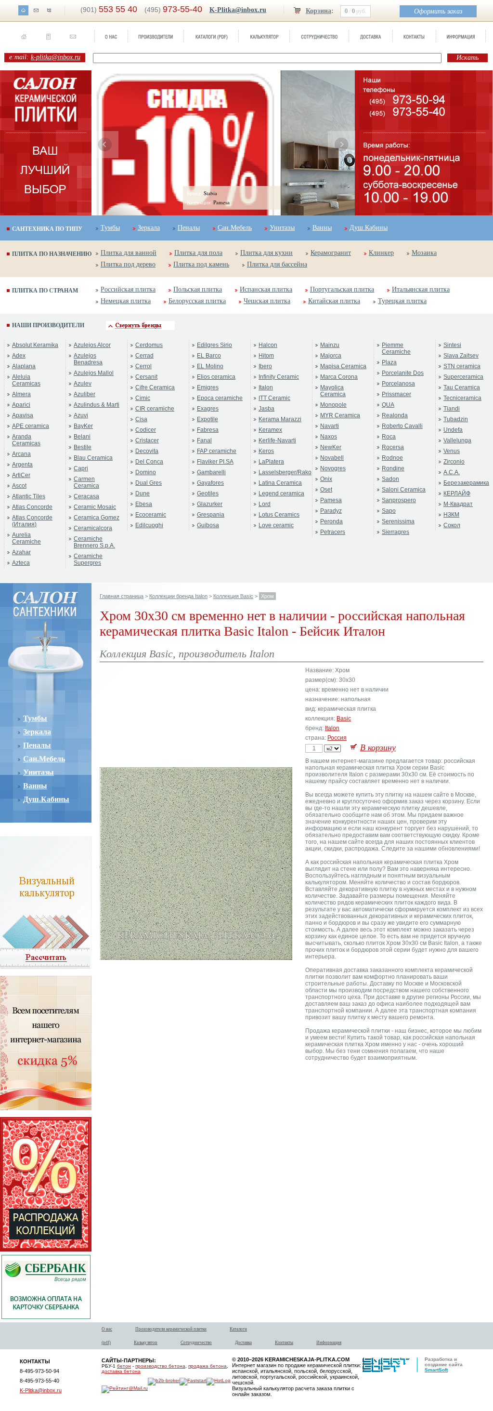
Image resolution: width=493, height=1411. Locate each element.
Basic (344, 718)
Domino (145, 472)
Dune (142, 493)
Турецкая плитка (402, 301)
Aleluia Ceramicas (26, 380)
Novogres (333, 468)
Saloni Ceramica (404, 489)
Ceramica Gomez (96, 517)
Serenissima (398, 521)
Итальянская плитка (421, 289)
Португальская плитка (342, 289)
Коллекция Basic (233, 596)
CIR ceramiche (154, 408)
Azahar (21, 552)
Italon (266, 387)
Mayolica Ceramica (333, 391)
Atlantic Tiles (28, 496)
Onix (326, 479)
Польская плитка (197, 289)
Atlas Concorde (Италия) (32, 521)
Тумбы (110, 227)
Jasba (266, 408)
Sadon (390, 479)
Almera (21, 394)
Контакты (284, 1342)
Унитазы (282, 227)
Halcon (268, 345)
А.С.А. (451, 472)
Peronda (331, 521)
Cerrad (144, 355)
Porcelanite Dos (403, 373)
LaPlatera (271, 461)
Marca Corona (339, 376)
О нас (107, 1329)
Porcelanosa (398, 383)
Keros (266, 451)
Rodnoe (392, 457)
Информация (328, 1342)
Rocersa (393, 447)
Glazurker (209, 504)
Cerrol (143, 366)
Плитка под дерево (128, 264)
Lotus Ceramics (279, 514)
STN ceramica (461, 366)
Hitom (266, 355)
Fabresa (208, 429)
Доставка (243, 1342)
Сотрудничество (196, 1342)
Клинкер (381, 252)
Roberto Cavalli (402, 426)
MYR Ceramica (340, 415)
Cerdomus (149, 345)
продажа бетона (207, 1366)
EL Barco (209, 355)
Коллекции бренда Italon (178, 596)
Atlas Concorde (32, 507)
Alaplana (24, 366)
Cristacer (147, 440)
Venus (451, 451)
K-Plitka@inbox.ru (237, 9)
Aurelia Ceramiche (26, 538)
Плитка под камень (201, 264)
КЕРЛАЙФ (456, 493)
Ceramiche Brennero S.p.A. (94, 542)
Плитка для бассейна (277, 264)
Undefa (453, 429)
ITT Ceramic (274, 398)
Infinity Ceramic (279, 376)
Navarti (329, 426)
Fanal (204, 440)
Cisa (141, 419)
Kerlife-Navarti (277, 440)
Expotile (207, 419)
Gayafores (210, 482)
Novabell (332, 457)
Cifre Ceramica (155, 387)
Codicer (145, 429)
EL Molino (210, 366)
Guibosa (208, 525)
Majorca (330, 355)
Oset (326, 489)
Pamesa (331, 500)
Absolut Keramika (35, 345)
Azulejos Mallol (94, 373)
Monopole (333, 404)
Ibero (265, 366)
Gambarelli (211, 472)
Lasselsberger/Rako (285, 472)
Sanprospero (399, 500)
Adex (19, 355)
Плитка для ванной (128, 252)
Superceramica (463, 376)
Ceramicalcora (93, 528)
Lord (265, 504)
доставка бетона (121, 1371)
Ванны (322, 227)
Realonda (395, 415)
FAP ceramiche (216, 451)
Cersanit (146, 376)
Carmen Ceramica (86, 482)
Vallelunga (457, 440)
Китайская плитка (334, 301)
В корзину (378, 747)
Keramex (270, 429)
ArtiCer (21, 475)
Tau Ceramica (461, 387)
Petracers (332, 532)
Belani (82, 436)
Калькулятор (145, 1342)
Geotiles (208, 493)
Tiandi (451, 408)
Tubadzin (455, 419)
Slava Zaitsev (461, 355)
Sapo (389, 510)
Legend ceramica (281, 493)
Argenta (22, 464)
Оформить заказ (438, 11)
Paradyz (331, 510)
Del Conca (149, 461)
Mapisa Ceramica (343, 366)
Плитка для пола (198, 252)
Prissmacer (396, 394)
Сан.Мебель (235, 227)
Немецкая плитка (126, 301)
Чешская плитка (267, 301)
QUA (388, 404)
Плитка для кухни (266, 252)
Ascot (19, 485)
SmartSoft (436, 1369)
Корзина (318, 10)
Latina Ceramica (280, 482)
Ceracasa (86, 496)
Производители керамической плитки (171, 1329)
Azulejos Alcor (92, 345)
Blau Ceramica (93, 457)
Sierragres (395, 532)
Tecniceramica (462, 398)
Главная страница (121, 596)
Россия (337, 737)
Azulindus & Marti (96, 404)
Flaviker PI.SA (215, 461)
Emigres (208, 387)
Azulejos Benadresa (88, 359)
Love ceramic (276, 525)
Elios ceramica (216, 376)
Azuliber (84, 394)
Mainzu (329, 345)
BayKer (83, 426)
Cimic (142, 398)
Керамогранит (331, 252)
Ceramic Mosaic (95, 507)
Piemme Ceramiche (396, 348)
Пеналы (189, 227)
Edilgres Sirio (214, 345)
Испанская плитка (266, 289)
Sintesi (452, 345)
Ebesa (143, 504)
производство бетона (160, 1366)
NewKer (330, 447)
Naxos (328, 436)
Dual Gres (148, 482)
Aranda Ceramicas (26, 440)
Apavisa (22, 415)
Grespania (210, 514)
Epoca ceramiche (220, 398)
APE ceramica (30, 426)
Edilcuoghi (149, 525)
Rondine (393, 468)
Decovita (146, 451)
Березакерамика (466, 482)
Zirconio (454, 461)
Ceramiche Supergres (88, 559)
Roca (389, 436)
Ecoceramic (150, 514)
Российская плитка (128, 289)
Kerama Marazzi (280, 419)
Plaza (389, 362)
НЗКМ (451, 514)
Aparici (21, 404)
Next (341, 144)
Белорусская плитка (197, 301)
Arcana (21, 454)
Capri (81, 468)
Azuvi (81, 415)
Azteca (21, 562)
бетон (124, 1366)
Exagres (208, 408)
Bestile (82, 447)
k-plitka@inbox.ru (55, 57)
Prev (104, 144)
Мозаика (424, 252)
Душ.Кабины (369, 227)
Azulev (82, 383)
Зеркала (149, 227)
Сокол (451, 525)
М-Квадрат (458, 504)
